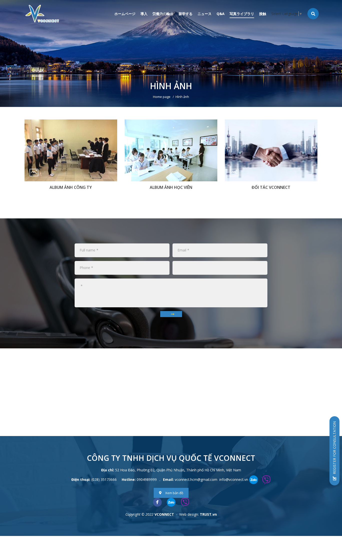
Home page (161, 96)
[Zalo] (171, 502)
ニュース (205, 13)
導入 (143, 13)
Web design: (189, 514)
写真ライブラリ (242, 13)
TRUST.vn (208, 514)
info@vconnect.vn (233, 479)
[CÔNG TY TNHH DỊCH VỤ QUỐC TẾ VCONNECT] (42, 13)
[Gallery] (171, 53)
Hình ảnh (182, 96)
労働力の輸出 (163, 13)
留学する (186, 13)
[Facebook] (157, 502)
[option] (171, 53)
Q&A (221, 13)
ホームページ (124, 13)
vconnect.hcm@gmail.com (196, 479)
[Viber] (185, 502)
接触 (262, 13)
